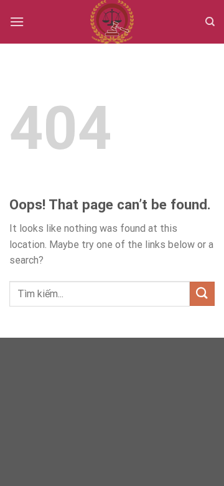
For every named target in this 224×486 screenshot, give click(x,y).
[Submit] (202, 294)
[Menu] (16, 21)
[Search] (210, 22)
